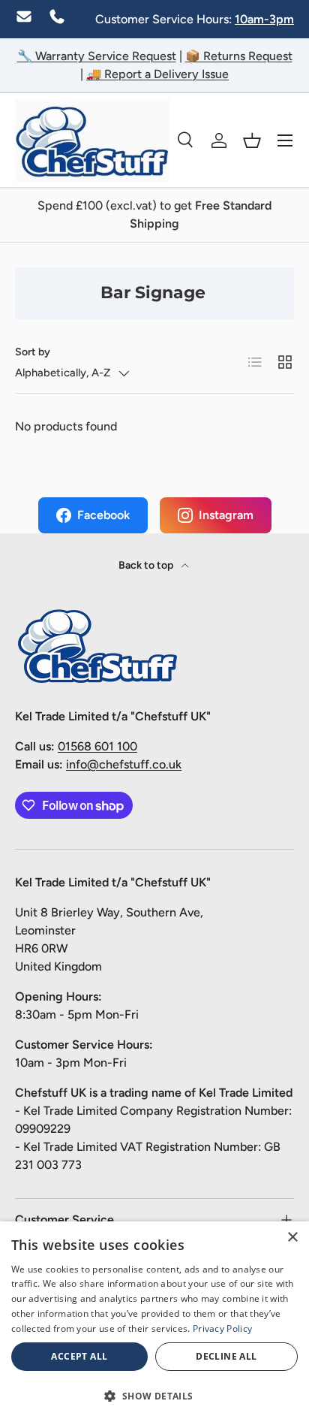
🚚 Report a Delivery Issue (157, 74)
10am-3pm (264, 19)
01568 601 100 (97, 746)
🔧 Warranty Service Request (96, 56)
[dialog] (154, 1321)
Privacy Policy (222, 1328)
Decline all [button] (226, 1356)
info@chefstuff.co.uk (124, 764)
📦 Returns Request (238, 56)
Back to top (147, 565)
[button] (252, 140)
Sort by (32, 352)
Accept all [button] (79, 1356)
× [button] (292, 1237)
